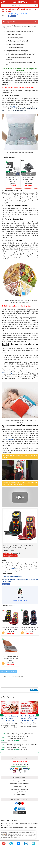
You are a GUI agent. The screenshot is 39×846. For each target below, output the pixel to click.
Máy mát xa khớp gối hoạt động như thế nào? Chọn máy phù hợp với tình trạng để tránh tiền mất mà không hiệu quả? (29, 720)
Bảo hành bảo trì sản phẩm (20, 789)
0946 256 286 (23, 749)
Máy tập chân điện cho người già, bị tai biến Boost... (12, 179)
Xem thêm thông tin (19, 600)
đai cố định (13, 107)
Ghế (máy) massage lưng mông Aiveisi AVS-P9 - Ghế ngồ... (10, 658)
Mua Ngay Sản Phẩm (10, 556)
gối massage (9, 439)
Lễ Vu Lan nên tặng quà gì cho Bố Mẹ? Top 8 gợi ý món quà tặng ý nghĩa (9, 718)
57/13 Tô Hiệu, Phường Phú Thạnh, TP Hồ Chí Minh (22, 745)
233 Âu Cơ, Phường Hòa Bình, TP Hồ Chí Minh (20, 734)
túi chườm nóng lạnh (8, 373)
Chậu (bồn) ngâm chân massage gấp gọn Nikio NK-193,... (28, 179)
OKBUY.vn (14, 569)
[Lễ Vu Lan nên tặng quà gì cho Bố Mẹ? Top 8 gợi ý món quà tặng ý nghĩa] (10, 707)
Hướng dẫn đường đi (20, 792)
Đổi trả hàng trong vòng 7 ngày (20, 783)
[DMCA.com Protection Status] (19, 812)
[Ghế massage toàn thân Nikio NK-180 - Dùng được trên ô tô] (29, 617)
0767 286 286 (23, 741)
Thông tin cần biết (20, 794)
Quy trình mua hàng (20, 786)
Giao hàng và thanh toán (20, 781)
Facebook (13, 16)
